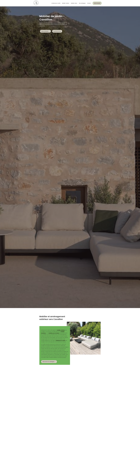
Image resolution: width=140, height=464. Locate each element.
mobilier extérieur (61, 330)
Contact (89, 3)
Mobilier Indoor (74, 3)
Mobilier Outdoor (65, 3)
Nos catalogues (82, 3)
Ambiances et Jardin (55, 3)
